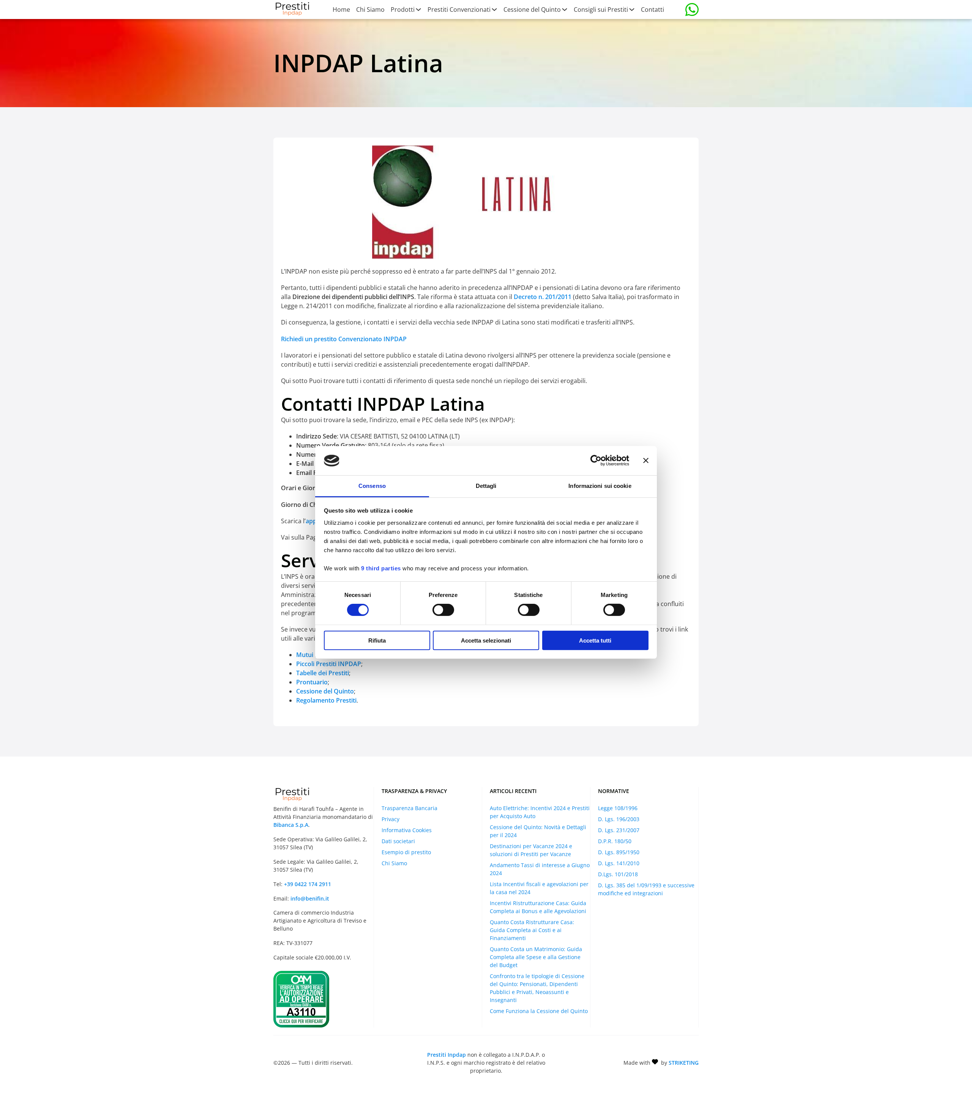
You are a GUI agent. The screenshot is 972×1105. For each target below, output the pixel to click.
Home (341, 9)
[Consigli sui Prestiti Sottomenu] (631, 9)
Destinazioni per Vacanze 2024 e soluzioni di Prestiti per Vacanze (531, 850)
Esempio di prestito (406, 852)
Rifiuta (377, 640)
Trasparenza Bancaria (409, 808)
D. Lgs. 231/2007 (618, 830)
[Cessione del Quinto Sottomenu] (564, 9)
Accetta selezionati (486, 640)
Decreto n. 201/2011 (542, 297)
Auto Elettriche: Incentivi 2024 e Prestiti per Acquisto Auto (540, 812)
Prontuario (312, 682)
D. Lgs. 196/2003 (618, 819)
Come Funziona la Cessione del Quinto (539, 1011)
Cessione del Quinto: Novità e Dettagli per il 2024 (538, 831)
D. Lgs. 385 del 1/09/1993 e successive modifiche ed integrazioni (646, 889)
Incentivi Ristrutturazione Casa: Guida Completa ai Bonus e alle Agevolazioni (538, 907)
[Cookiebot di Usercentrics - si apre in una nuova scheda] (596, 460)
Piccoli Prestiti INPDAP (328, 664)
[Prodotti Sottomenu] (418, 9)
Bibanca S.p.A (290, 824)
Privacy (390, 819)
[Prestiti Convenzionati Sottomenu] (494, 9)
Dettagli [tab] (486, 486)
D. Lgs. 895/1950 (618, 852)
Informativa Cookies (407, 830)
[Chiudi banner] (646, 460)
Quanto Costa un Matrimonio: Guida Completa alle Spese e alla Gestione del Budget (536, 957)
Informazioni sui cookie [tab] (599, 486)
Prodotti (403, 9)
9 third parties (381, 568)
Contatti (652, 9)
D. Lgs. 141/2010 (618, 863)
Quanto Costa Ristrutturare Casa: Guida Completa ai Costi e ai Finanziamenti (532, 930)
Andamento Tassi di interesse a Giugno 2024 (540, 869)
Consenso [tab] (372, 486)
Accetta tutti (595, 640)
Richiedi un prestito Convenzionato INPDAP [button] (344, 339)
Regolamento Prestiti (326, 700)
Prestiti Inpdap (446, 1054)
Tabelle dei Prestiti (322, 673)
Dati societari (398, 841)
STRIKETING (684, 1062)
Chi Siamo (370, 9)
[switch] (443, 610)
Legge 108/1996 (617, 808)
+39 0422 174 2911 (307, 884)
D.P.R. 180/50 (614, 841)
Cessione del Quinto (532, 9)
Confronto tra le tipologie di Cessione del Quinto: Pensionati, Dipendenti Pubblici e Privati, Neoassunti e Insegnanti (537, 988)
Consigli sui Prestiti (601, 9)
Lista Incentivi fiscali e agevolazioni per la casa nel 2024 (539, 888)
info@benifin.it (309, 898)
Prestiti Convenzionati (459, 9)
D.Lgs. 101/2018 (618, 874)
